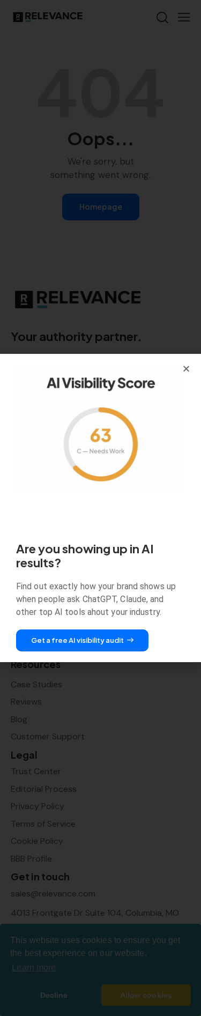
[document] (100, 508)
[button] (186, 369)
